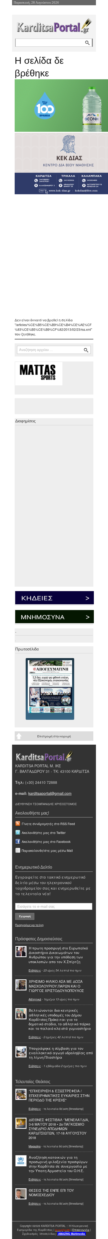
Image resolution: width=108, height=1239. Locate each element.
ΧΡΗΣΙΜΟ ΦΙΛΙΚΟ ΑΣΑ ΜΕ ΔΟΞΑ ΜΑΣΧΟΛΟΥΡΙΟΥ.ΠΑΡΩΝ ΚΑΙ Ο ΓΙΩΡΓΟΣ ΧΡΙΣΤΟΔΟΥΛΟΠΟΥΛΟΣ (56, 986)
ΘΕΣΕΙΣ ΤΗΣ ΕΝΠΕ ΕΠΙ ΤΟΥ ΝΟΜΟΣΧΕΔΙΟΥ (51, 1192)
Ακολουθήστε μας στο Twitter (44, 832)
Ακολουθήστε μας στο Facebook (46, 841)
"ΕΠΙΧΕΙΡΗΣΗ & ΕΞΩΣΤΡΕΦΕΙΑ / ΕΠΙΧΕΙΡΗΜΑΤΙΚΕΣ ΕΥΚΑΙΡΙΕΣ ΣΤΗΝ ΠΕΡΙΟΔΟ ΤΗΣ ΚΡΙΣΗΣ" (59, 1095)
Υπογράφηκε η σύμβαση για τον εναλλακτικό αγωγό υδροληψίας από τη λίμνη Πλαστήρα (61, 1053)
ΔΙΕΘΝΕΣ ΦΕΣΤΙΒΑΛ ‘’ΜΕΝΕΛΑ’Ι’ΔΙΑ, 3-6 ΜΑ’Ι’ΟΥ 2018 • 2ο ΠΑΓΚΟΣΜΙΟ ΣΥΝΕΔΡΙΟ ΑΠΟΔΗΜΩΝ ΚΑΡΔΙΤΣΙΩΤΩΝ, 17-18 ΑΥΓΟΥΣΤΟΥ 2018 (59, 1128)
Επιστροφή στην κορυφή (54, 736)
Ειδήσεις (35, 970)
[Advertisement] (54, 256)
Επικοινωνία (80, 1230)
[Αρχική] (54, 25)
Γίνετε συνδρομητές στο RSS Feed (48, 823)
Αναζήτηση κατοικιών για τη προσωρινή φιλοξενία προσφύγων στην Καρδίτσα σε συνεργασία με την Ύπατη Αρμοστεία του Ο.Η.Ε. (58, 1164)
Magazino (35, 1146)
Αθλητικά (35, 999)
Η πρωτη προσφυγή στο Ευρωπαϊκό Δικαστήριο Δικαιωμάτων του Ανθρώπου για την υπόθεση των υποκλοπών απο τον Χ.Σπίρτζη (58, 955)
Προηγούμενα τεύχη (29, 925)
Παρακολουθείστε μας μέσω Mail (47, 850)
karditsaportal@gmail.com (50, 793)
